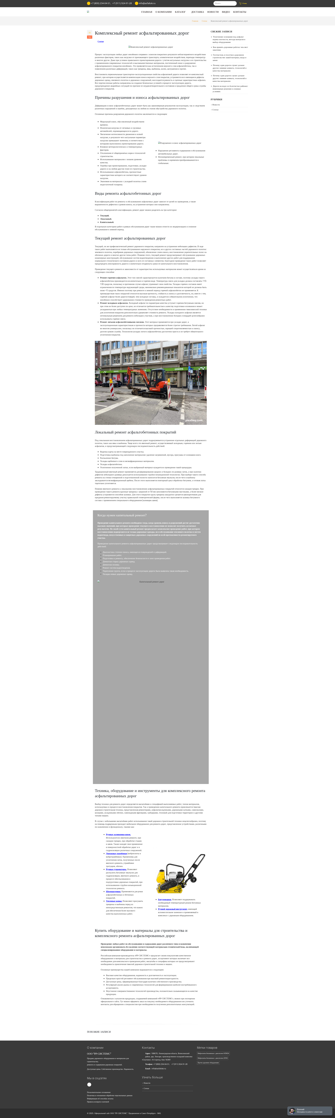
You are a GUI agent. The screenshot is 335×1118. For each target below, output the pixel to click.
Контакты (239, 11)
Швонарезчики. (113, 891)
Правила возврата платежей (98, 1101)
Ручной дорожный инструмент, (173, 909)
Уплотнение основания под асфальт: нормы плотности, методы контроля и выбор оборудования (229, 39)
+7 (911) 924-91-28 (122, 3)
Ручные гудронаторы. (116, 869)
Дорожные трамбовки (116, 853)
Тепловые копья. (114, 901)
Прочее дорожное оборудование (208, 1063)
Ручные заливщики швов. (118, 834)
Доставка (197, 11)
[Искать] (234, 3)
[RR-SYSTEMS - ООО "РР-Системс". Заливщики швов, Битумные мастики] (94, 11)
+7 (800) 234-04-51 (100, 3)
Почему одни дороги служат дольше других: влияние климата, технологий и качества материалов (229, 68)
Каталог (180, 11)
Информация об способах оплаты (100, 1098)
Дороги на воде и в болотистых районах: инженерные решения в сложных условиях (230, 89)
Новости (213, 11)
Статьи (101, 41)
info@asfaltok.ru (159, 1068)
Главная (146, 11)
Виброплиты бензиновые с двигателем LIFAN (213, 1058)
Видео (226, 11)
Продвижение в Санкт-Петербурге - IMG (145, 1113)
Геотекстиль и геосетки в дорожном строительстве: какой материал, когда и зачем (229, 57)
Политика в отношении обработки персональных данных (109, 1095)
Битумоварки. (165, 899)
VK (89, 1085)
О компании (163, 11)
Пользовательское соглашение (99, 1092)
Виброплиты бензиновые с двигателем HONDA (213, 1053)
